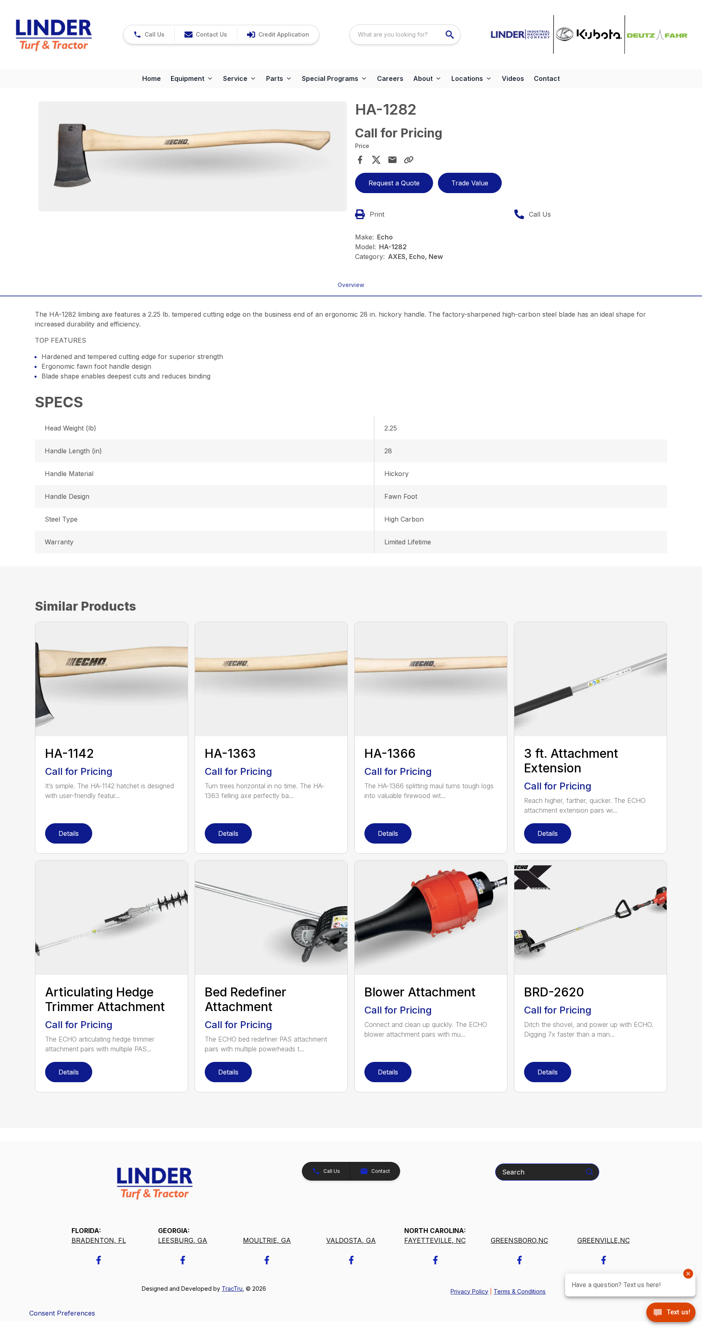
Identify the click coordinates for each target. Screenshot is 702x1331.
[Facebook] (98, 1260)
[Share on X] (376, 160)
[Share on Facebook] (360, 160)
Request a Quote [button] (394, 183)
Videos (513, 78)
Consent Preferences (62, 1313)
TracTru (232, 1288)
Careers (390, 78)
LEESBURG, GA (182, 1240)
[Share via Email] (392, 160)
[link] (278, 34)
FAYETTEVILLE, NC (435, 1240)
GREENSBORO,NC (519, 1240)
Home (151, 78)
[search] (450, 34)
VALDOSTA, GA (351, 1240)
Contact (547, 78)
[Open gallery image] (192, 156)
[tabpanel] (192, 157)
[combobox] (405, 34)
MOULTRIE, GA (267, 1240)
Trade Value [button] (469, 183)
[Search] (589, 1172)
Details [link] (68, 833)
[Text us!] (671, 1313)
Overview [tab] (351, 284)
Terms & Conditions (520, 1291)
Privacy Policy (469, 1291)
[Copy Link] (409, 160)
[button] (149, 34)
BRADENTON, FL (99, 1240)
